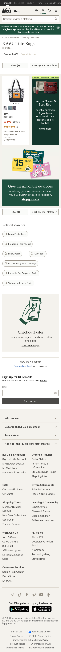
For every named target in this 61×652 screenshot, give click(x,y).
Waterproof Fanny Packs (20, 283)
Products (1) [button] (11, 54)
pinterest (34, 594)
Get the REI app (31, 345)
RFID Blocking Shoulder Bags (22, 263)
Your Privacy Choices (41, 631)
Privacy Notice (16, 636)
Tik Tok (19, 594)
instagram (12, 594)
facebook (26, 594)
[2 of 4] (15, 103)
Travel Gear (14, 38)
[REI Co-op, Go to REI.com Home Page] (6, 11)
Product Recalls (17, 644)
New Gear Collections (14, 515)
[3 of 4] (16, 103)
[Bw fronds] (5, 108)
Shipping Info (39, 476)
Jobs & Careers (10, 537)
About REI (37, 537)
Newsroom (38, 549)
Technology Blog (41, 554)
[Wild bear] (10, 108)
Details (43, 380)
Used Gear (8, 519)
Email (4, 387)
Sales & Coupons (41, 489)
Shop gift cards (31, 199)
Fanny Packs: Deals (17, 234)
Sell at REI (7, 546)
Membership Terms (15, 647)
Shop (17, 11)
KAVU (4, 38)
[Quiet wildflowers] (14, 108)
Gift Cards (7, 493)
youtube (41, 594)
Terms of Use (15, 631)
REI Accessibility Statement (42, 647)
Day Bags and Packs (31, 38)
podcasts (48, 594)
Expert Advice (28, 54)
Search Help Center (13, 571)
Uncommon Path (41, 515)
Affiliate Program (11, 550)
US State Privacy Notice (40, 636)
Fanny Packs (14, 253)
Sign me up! (30, 401)
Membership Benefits (14, 472)
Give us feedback (23, 366)
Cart (49, 11)
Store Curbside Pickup (44, 471)
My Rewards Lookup (13, 463)
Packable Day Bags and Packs (22, 273)
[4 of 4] (18, 103)
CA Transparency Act (40, 644)
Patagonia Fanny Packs (19, 244)
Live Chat (7, 580)
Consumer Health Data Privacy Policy (30, 640)
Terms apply (44, 194)
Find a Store (8, 576)
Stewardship (38, 558)
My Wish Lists (9, 468)
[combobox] (30, 18)
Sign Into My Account (14, 459)
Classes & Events (41, 511)
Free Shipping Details (43, 493)
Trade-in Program (11, 524)
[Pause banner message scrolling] (58, 27)
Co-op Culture (10, 541)
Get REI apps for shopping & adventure (30, 603)
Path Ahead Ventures (43, 520)
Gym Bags (39, 253)
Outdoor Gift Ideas (12, 489)
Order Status (39, 459)
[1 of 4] (13, 103)
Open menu (56, 11)
